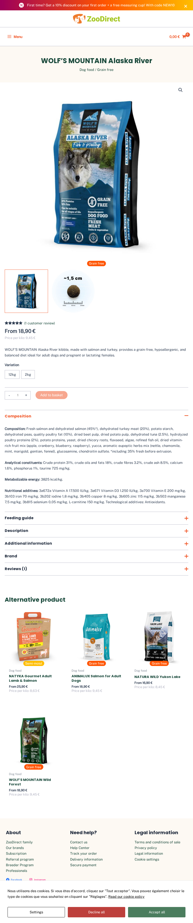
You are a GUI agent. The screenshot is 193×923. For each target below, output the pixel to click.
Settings (36, 912)
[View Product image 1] (26, 291)
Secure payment (83, 865)
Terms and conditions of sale (157, 842)
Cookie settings (147, 859)
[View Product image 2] (73, 291)
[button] (180, 90)
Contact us (78, 842)
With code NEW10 (160, 5)
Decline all (96, 912)
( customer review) (39, 323)
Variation (12, 365)
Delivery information (86, 859)
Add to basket (51, 395)
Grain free (105, 70)
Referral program (20, 859)
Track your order (83, 853)
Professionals (16, 871)
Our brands (15, 848)
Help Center (79, 848)
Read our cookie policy (126, 896)
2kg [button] (28, 374)
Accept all (157, 912)
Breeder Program (20, 865)
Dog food (87, 70)
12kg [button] (12, 374)
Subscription (16, 853)
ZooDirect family (19, 842)
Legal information (149, 853)
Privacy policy (146, 848)
